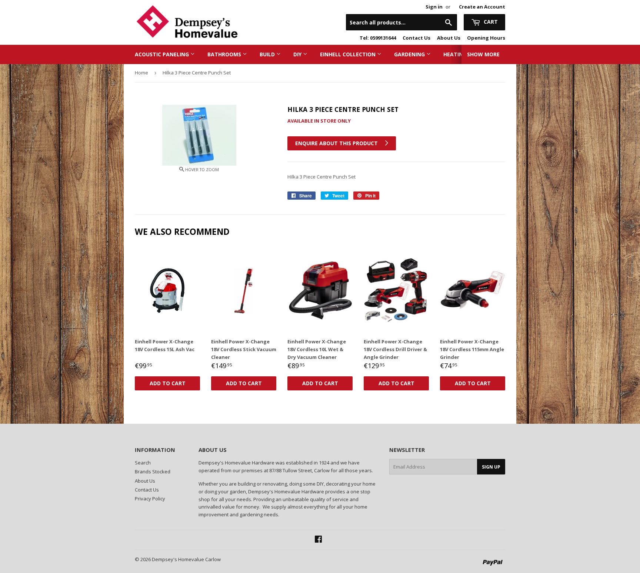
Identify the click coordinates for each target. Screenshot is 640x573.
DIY (298, 54)
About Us (448, 37)
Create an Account (482, 6)
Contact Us (416, 37)
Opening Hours (486, 37)
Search (143, 462)
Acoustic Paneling (162, 54)
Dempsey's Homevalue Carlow (186, 559)
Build (268, 54)
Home (141, 72)
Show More (483, 54)
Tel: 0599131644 (378, 37)
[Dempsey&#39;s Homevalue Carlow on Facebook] (318, 540)
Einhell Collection (348, 54)
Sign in (434, 6)
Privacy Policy (150, 498)
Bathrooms (225, 54)
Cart (490, 21)
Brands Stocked (152, 471)
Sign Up (491, 467)
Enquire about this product (337, 143)
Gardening (410, 54)
